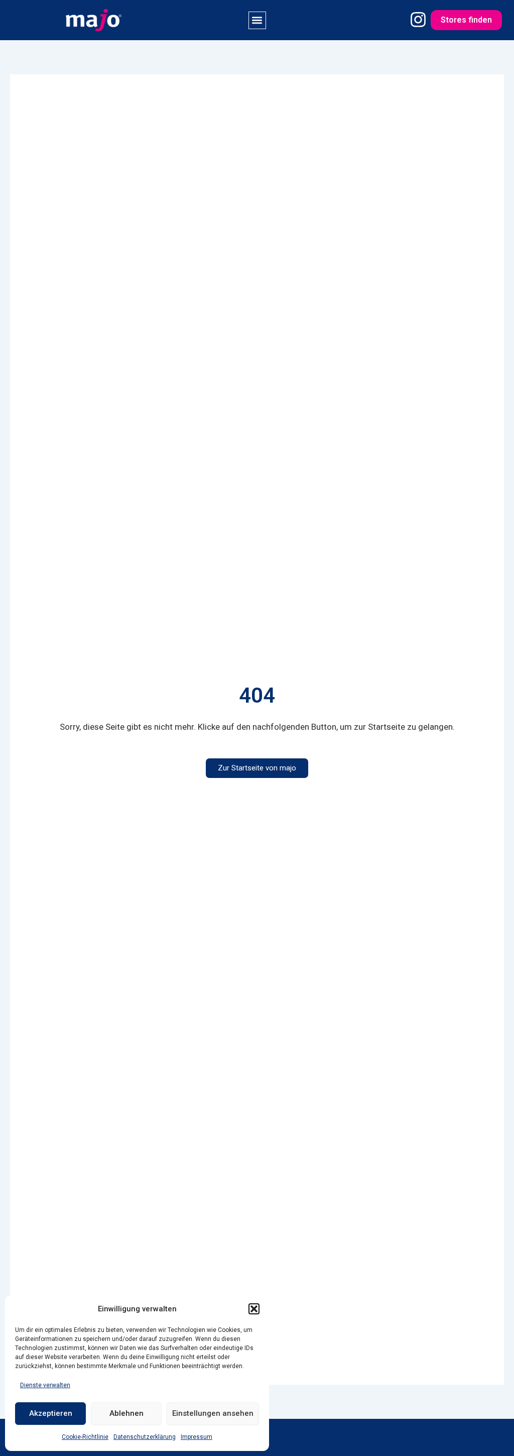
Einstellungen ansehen (212, 1413)
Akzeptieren (50, 1413)
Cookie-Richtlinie (85, 1436)
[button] (254, 1309)
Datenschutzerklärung (144, 1436)
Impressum (196, 1436)
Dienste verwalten (45, 1385)
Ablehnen (126, 1413)
